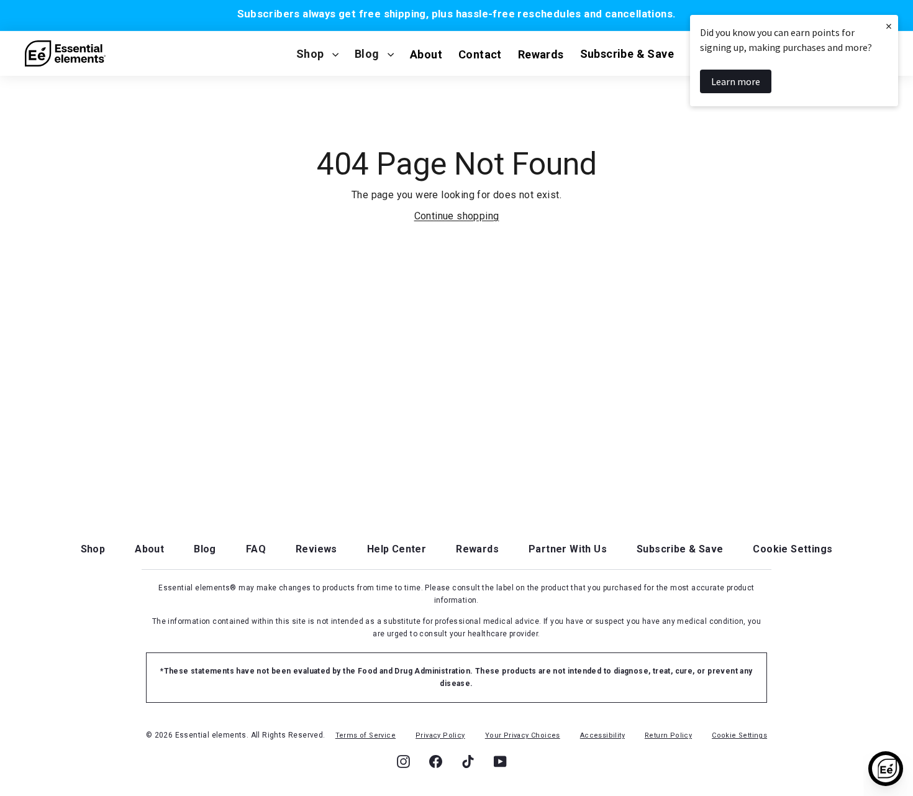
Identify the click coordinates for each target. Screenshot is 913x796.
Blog (367, 53)
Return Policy (668, 735)
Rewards (477, 549)
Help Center (396, 549)
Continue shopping (456, 216)
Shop (310, 53)
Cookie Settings (792, 549)
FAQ (256, 549)
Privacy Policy (440, 735)
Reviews (316, 549)
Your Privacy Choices (522, 735)
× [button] (889, 26)
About (149, 549)
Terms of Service (365, 735)
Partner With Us (568, 549)
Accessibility (602, 735)
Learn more (735, 81)
